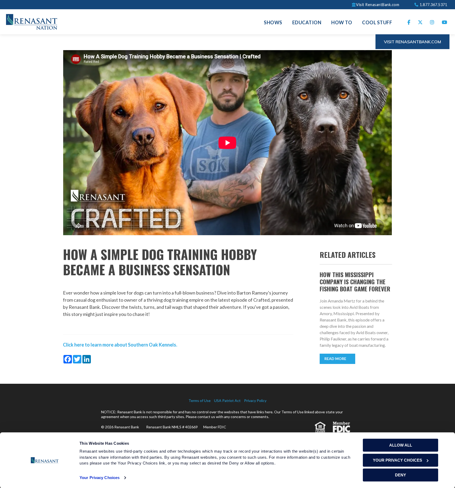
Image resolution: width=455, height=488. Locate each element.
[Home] (31, 21)
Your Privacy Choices (100, 477)
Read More (335, 358)
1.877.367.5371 (433, 4)
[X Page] (420, 21)
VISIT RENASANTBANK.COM (412, 41)
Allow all (400, 445)
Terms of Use (200, 400)
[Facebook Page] (409, 21)
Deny (400, 475)
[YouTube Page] (444, 21)
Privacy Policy (255, 400)
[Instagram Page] (432, 21)
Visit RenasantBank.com (377, 4)
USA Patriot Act (227, 400)
